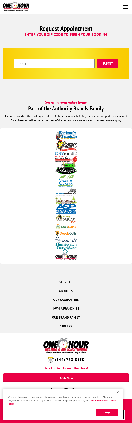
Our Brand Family (66, 317)
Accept (106, 412)
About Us (66, 291)
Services (66, 282)
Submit (108, 63)
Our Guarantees (66, 300)
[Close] (117, 392)
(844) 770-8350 (69, 359)
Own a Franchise (66, 308)
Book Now (66, 378)
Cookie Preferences (99, 400)
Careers (66, 326)
